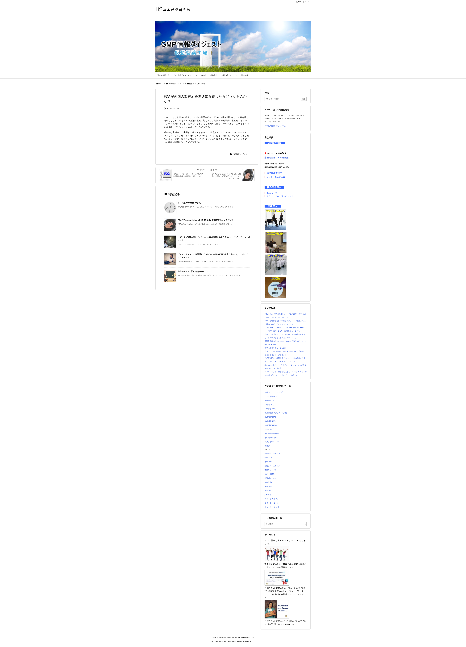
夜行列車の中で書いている (189, 203)
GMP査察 (270, 417)
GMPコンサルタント (274, 392)
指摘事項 (270, 470)
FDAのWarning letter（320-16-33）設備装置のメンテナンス (205, 220)
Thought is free (248, 641)
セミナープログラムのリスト (280, 196)
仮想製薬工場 (272, 453)
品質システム (272, 466)
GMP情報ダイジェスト (176, 84)
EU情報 (269, 405)
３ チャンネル (271, 503)
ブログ (244, 154)
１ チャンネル (271, 499)
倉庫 (268, 457)
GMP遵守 (271, 425)
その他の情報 (272, 433)
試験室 (269, 495)
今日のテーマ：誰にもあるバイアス (193, 271)
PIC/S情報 (270, 429)
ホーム (160, 84)
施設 (268, 486)
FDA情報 (202, 84)
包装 (268, 462)
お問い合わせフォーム (275, 126)
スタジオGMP (272, 442)
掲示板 (191, 84)
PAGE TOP (454, 625)
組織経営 (270, 400)
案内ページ (272, 193)
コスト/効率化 (271, 396)
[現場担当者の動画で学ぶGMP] (277, 554)
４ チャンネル (272, 507)
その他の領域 (271, 438)
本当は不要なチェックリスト (276, 348)
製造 (268, 490)
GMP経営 (270, 421)
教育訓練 (270, 478)
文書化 (269, 482)
